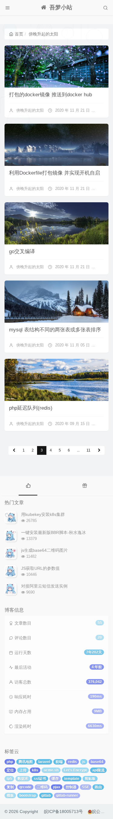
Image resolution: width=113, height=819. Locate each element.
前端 (59, 762)
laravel (44, 762)
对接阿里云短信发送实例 (44, 586)
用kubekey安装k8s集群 (43, 514)
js (83, 762)
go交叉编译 (22, 251)
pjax (56, 787)
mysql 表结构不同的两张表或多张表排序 (55, 330)
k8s (35, 770)
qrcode (25, 787)
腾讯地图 (25, 762)
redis (72, 762)
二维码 (42, 787)
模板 (10, 795)
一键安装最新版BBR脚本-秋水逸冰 (53, 532)
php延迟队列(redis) (30, 408)
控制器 (71, 787)
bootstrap (27, 795)
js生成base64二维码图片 (44, 550)
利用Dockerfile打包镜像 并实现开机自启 (54, 173)
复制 (10, 787)
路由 (98, 787)
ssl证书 (40, 779)
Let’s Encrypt (75, 770)
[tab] (28, 485)
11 (88, 450)
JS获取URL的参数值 (40, 568)
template (71, 779)
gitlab (46, 795)
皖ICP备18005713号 (63, 811)
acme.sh (51, 770)
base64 (97, 762)
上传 (23, 770)
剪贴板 (90, 779)
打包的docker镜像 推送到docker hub (50, 95)
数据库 (22, 779)
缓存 (55, 779)
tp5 (9, 779)
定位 (10, 770)
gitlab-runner (67, 795)
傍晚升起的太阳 (30, 110)
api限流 (98, 770)
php (10, 762)
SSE (85, 787)
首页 (19, 34)
